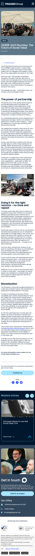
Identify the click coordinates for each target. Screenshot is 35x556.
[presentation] (27, 396)
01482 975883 (9, 509)
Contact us (17, 373)
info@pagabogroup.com (12, 512)
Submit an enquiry (17, 494)
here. (18, 354)
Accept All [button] (25, 553)
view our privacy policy (12, 548)
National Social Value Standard (14, 328)
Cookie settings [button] (14, 553)
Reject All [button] (4, 553)
